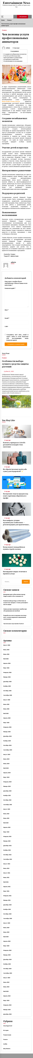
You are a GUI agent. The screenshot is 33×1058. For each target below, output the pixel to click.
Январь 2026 (6, 677)
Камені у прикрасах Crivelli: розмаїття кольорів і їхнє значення (14, 445)
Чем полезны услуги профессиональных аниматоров (15, 38)
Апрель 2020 (6, 941)
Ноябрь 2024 (7, 741)
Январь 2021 (6, 900)
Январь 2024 (6, 786)
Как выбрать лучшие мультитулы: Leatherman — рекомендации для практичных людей (16, 523)
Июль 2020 (6, 927)
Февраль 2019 (7, 1005)
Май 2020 (5, 936)
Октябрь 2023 (7, 800)
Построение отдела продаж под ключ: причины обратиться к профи (15, 496)
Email (7, 318)
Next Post (5, 353)
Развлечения (7, 1035)
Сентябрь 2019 (7, 973)
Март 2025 (6, 722)
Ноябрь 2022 (7, 850)
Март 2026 (6, 668)
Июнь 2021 (6, 877)
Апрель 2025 (6, 718)
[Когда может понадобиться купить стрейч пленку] (16, 535)
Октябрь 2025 (7, 690)
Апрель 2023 (6, 827)
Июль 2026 (6, 649)
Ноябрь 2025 (7, 686)
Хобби (5, 1044)
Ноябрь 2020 (7, 909)
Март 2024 (6, 777)
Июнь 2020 (6, 932)
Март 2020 (6, 946)
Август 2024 (6, 754)
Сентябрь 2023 (7, 804)
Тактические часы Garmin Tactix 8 (13, 623)
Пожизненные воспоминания (12, 61)
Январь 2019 (6, 1009)
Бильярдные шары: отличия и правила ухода (15, 573)
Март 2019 (6, 1000)
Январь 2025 (6, 731)
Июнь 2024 (6, 763)
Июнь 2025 (6, 709)
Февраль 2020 (7, 950)
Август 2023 (6, 809)
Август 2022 (6, 864)
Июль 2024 (6, 759)
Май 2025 (5, 713)
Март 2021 (6, 891)
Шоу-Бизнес (6, 1048)
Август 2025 (6, 700)
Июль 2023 (6, 813)
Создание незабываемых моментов (14, 54)
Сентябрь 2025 (7, 695)
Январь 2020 (6, 955)
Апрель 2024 (6, 772)
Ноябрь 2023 (7, 795)
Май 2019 (5, 991)
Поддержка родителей (10, 59)
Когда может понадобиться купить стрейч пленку (14, 548)
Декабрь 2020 (7, 905)
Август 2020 (6, 923)
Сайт (6, 326)
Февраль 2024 (7, 782)
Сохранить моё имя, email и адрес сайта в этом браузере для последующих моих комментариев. (17, 337)
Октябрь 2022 (7, 854)
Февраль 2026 (7, 672)
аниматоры (14, 256)
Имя (7, 310)
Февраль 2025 (7, 727)
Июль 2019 (6, 982)
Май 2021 (5, 882)
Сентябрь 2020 (7, 918)
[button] (15, 16)
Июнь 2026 (6, 654)
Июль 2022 (6, 868)
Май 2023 (5, 823)
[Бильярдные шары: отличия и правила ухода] (16, 560)
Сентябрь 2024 (7, 750)
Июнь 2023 (6, 818)
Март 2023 (6, 832)
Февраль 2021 (7, 895)
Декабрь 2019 (7, 959)
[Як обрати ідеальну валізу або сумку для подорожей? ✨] (16, 458)
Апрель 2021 (6, 886)
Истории (5, 1030)
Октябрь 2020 (7, 914)
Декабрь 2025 (7, 681)
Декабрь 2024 (7, 736)
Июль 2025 (6, 704)
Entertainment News (16, 3)
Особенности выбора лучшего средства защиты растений (15, 364)
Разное (4, 30)
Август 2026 (6, 645)
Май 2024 (5, 768)
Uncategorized (7, 1026)
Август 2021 (6, 873)
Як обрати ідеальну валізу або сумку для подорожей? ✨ (15, 470)
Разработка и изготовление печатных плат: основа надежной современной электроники (14, 617)
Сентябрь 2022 (7, 859)
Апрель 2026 (6, 663)
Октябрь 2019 (7, 968)
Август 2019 (6, 977)
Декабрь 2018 (7, 1014)
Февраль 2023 (7, 836)
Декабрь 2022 (7, 845)
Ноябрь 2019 (7, 964)
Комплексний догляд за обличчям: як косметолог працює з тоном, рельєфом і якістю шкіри (15, 602)
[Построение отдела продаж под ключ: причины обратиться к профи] (16, 482)
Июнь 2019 (6, 987)
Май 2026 (5, 659)
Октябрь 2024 (7, 745)
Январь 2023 (6, 841)
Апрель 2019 (6, 996)
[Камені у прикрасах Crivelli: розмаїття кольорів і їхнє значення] (16, 431)
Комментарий (10, 288)
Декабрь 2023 (7, 791)
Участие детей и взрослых (11, 56)
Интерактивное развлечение (12, 57)
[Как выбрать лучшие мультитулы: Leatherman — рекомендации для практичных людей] (16, 509)
